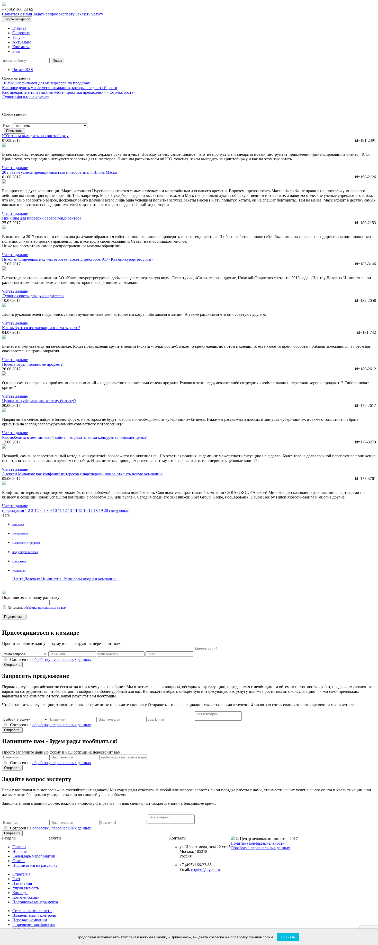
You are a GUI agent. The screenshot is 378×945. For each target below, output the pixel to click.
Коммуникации (26, 897)
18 (96, 510)
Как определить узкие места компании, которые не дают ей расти (59, 87)
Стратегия (21, 874)
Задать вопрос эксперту (54, 14)
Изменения (22, 883)
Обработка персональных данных (260, 848)
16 (85, 510)
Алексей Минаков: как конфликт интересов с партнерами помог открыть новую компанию (82, 474)
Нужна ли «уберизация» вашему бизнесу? (39, 401)
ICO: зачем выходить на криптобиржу (35, 136)
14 (75, 510)
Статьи (18, 861)
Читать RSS (22, 69)
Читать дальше (15, 167)
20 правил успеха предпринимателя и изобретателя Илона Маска (59, 172)
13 (70, 510)
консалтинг (19, 561)
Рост (16, 879)
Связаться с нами (17, 14)
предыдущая (13, 510)
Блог (16, 51)
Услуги (18, 37)
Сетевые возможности (32, 910)
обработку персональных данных (45, 607)
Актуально (21, 42)
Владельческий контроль (34, 915)
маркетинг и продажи (26, 543)
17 (90, 510)
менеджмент (20, 533)
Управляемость (25, 888)
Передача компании (29, 920)
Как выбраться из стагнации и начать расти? (41, 328)
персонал (18, 524)
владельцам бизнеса (25, 552)
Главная (19, 28)
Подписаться (14, 617)
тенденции (18, 570)
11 (60, 510)
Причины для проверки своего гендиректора (41, 218)
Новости (20, 851)
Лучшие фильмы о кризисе (25, 97)
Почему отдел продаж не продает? (32, 364)
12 (65, 510)
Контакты (21, 47)
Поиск (57, 61)
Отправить (12, 665)
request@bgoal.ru (205, 869)
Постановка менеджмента (35, 902)
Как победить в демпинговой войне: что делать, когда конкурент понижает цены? (74, 437)
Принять (288, 937)
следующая (119, 510)
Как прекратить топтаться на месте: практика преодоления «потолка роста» (68, 92)
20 (106, 510)
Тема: (7, 125)
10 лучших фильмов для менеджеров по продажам (46, 83)
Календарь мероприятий (33, 856)
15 (80, 510)
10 (55, 510)
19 (101, 510)
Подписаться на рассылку (35, 865)
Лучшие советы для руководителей (33, 296)
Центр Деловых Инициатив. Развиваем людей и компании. (64, 579)
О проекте (21, 33)
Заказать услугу (89, 14)
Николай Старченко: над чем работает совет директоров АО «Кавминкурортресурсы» (77, 259)
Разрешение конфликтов (33, 924)
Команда (20, 892)
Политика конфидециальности (258, 843)
